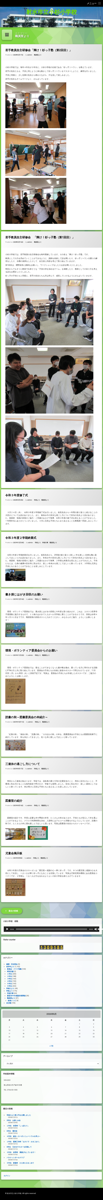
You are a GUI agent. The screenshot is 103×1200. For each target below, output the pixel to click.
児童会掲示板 (13, 853)
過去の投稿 (13, 911)
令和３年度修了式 (16, 495)
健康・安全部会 (12, 964)
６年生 (9, 986)
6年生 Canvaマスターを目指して (19, 1147)
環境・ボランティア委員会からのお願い (31, 650)
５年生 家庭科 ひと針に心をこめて (20, 1163)
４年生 (9, 981)
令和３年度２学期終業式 (20, 537)
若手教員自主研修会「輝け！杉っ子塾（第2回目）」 (38, 50)
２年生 (9, 976)
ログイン (8, 22)
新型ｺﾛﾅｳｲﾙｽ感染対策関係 (16, 996)
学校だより (10, 988)
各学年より (10, 967)
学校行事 (45, 542)
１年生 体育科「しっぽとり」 (18, 1126)
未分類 (8, 1003)
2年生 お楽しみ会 (14, 1120)
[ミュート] (95, 929)
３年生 (9, 979)
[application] (51, 929)
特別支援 (10, 971)
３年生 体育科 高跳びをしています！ (21, 1152)
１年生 (9, 974)
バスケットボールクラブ (15, 1157)
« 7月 (51, 1046)
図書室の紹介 (13, 800)
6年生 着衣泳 (12, 1131)
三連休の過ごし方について (22, 764)
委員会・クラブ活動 (14, 969)
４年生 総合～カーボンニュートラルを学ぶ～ (24, 1136)
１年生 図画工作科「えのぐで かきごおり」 (24, 1142)
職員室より (37, 55)
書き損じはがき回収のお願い (24, 594)
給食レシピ (12, 1001)
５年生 (9, 984)
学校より (37, 500)
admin (29, 55)
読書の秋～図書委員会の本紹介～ (26, 717)
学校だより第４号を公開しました (19, 1115)
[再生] (7, 929)
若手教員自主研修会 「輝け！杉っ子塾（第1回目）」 (40, 237)
